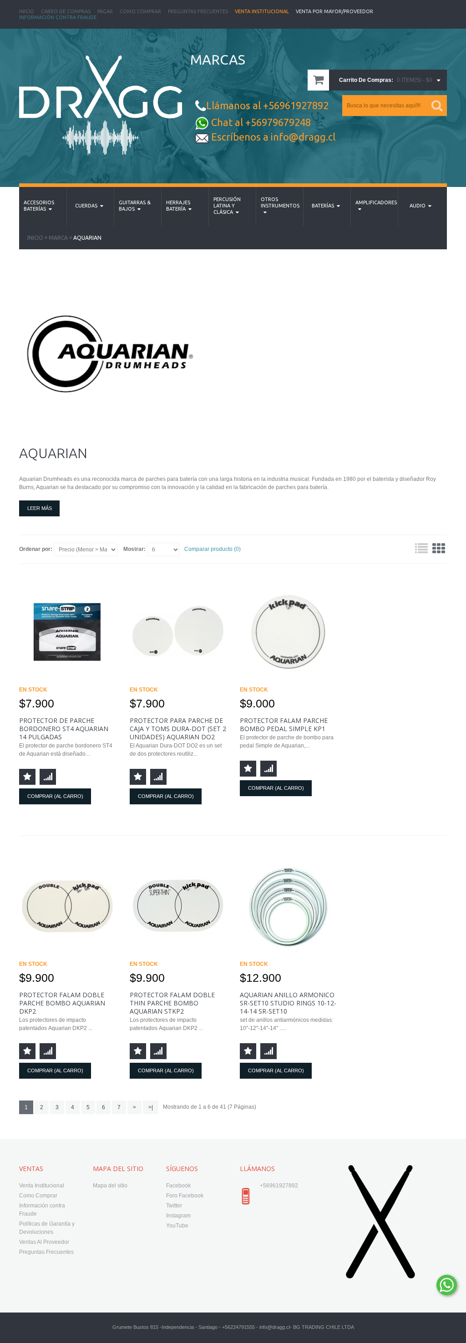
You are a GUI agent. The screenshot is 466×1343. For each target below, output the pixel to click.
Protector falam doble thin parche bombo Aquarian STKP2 (172, 1002)
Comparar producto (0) (212, 549)
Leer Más (39, 508)
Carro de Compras (66, 11)
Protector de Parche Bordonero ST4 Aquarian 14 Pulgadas (63, 728)
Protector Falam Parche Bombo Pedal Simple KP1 (284, 724)
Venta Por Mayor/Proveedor (334, 11)
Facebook (178, 1185)
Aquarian (87, 238)
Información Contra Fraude (57, 17)
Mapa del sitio (110, 1185)
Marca (58, 238)
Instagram (178, 1215)
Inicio (26, 11)
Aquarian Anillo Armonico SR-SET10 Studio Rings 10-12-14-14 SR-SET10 (288, 1002)
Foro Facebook (184, 1195)
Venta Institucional (262, 11)
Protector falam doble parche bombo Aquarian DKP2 (62, 1002)
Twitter (174, 1205)
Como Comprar (140, 11)
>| (150, 1107)
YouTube (177, 1225)
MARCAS (217, 59)
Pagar (105, 11)
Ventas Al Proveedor (44, 1242)
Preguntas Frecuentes (198, 11)
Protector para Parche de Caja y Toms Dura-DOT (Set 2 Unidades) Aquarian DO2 (178, 728)
